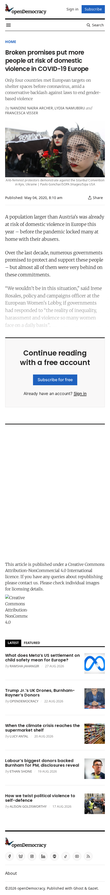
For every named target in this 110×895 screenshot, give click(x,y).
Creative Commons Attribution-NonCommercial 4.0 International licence (55, 570)
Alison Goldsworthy (28, 806)
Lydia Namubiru (69, 108)
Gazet (93, 888)
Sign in (80, 393)
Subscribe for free (55, 379)
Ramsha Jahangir (24, 666)
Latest (13, 642)
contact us (28, 582)
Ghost (78, 888)
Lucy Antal (19, 736)
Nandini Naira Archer (31, 108)
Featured (32, 642)
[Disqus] (55, 492)
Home (10, 41)
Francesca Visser (21, 112)
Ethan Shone (21, 771)
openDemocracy (24, 701)
